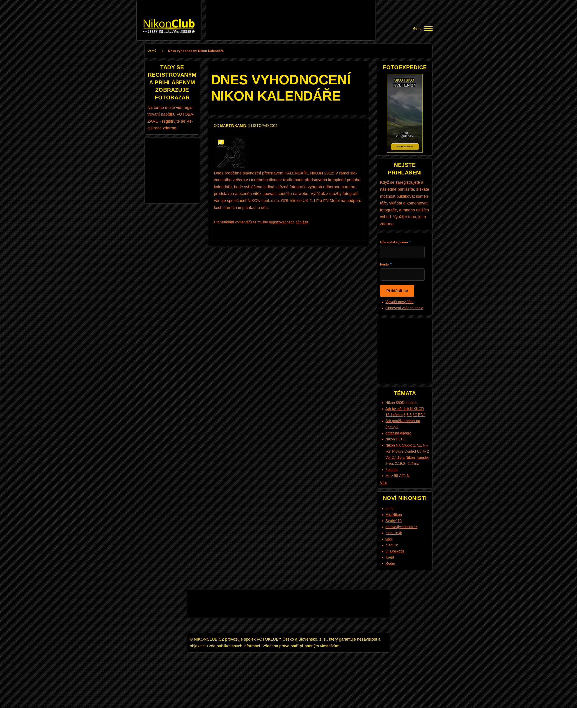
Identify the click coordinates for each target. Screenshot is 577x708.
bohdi (389, 509)
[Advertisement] (291, 13)
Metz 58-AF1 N (397, 476)
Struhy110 (393, 521)
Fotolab (391, 470)
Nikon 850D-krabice (401, 403)
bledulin (391, 545)
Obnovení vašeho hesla (404, 308)
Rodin (390, 563)
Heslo (384, 264)
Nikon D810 (395, 439)
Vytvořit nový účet (399, 302)
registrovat (277, 222)
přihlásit (301, 222)
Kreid (389, 557)
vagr (388, 539)
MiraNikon (393, 515)
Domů (151, 51)
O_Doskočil (394, 551)
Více (383, 483)
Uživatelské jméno (394, 242)
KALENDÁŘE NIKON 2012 (308, 173)
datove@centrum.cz (401, 527)
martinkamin (233, 126)
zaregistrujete (408, 182)
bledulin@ (393, 533)
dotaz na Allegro (398, 433)
